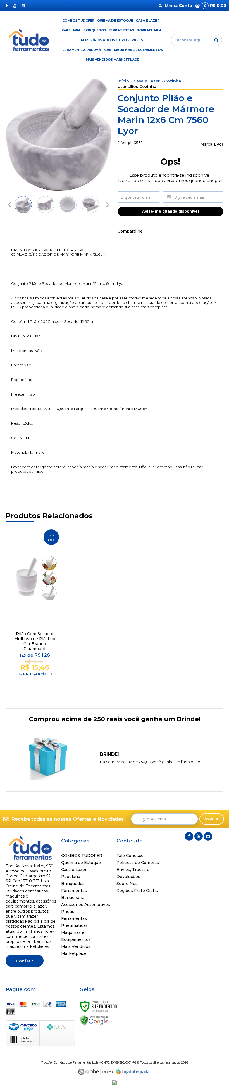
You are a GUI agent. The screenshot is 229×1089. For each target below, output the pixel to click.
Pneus (67, 911)
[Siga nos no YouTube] (198, 836)
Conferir (24, 960)
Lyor (218, 144)
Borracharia (72, 897)
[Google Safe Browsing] (94, 1020)
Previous (10, 204)
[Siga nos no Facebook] (6, 5)
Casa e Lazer (146, 81)
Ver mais (35, 681)
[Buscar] (216, 40)
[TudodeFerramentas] (30, 40)
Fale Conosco (130, 855)
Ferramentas (74, 890)
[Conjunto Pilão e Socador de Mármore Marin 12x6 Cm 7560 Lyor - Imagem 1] (23, 204)
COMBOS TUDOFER (81, 855)
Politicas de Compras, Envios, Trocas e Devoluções (138, 869)
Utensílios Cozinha (137, 86)
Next (107, 202)
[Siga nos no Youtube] (14, 5)
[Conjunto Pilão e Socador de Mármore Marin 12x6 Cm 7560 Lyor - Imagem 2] (45, 204)
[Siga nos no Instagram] (23, 5)
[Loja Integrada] (133, 1071)
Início (123, 81)
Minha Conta (178, 5)
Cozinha (172, 81)
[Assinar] (211, 819)
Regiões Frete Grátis (137, 890)
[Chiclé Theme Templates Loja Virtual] (95, 1072)
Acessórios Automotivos (85, 904)
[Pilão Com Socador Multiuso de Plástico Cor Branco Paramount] (35, 610)
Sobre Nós (127, 883)
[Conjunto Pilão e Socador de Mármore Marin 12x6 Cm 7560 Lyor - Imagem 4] (90, 204)
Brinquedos (73, 883)
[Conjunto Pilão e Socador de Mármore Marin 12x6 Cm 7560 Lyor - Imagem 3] (68, 204)
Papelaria (70, 876)
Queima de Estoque (81, 862)
